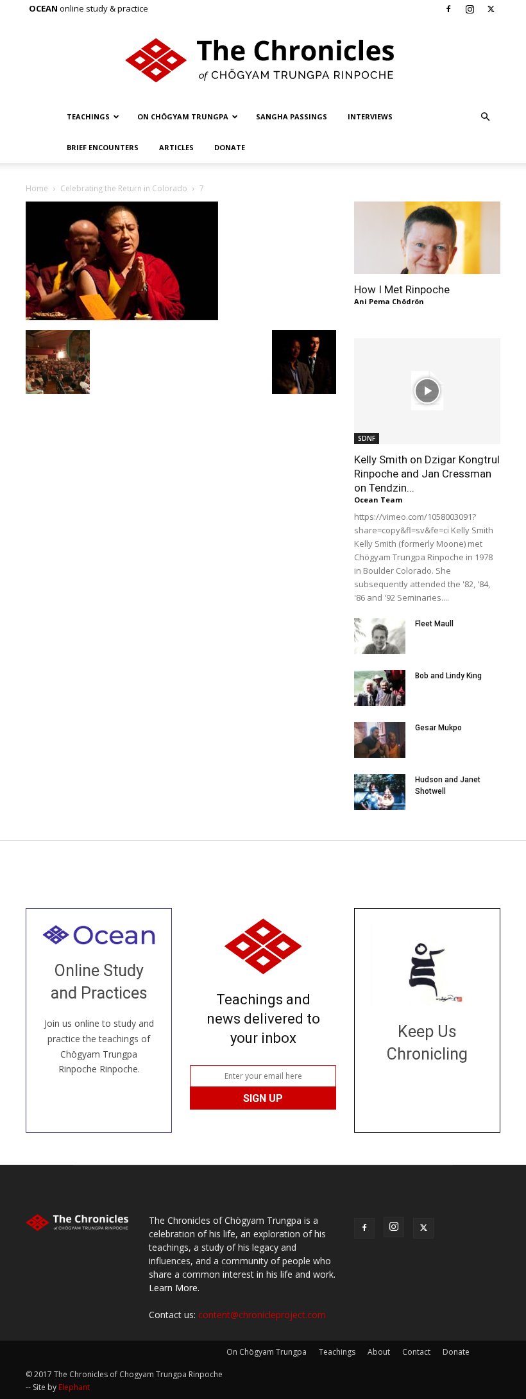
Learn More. (174, 1288)
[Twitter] (490, 9)
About (379, 1351)
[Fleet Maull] (379, 636)
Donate (229, 147)
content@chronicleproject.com (262, 1315)
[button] (485, 117)
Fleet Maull (434, 623)
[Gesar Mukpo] (379, 740)
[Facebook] (448, 9)
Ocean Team (378, 499)
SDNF (366, 438)
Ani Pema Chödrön (389, 301)
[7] (122, 316)
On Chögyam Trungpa (182, 116)
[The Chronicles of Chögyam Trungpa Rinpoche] (263, 60)
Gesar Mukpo (438, 727)
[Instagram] (469, 9)
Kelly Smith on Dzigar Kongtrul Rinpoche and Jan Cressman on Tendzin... (427, 473)
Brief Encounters (103, 147)
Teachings (88, 116)
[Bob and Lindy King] (379, 688)
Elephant (74, 1387)
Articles (176, 147)
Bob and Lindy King (448, 675)
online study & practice (88, 8)
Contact (416, 1351)
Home (37, 188)
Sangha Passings (291, 116)
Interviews (370, 116)
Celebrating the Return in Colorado (123, 188)
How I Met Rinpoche (402, 289)
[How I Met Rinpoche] (427, 238)
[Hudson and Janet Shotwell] (379, 792)
